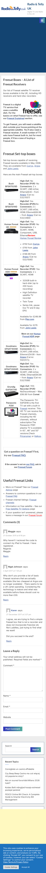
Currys (30, 166)
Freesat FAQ (19, 455)
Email (6, 706)
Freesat (23, 408)
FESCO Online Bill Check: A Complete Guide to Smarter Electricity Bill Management (22, 797)
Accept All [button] (26, 867)
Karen (14, 610)
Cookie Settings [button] (11, 867)
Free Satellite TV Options (18, 509)
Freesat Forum (25, 467)
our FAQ (30, 464)
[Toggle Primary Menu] (42, 20)
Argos (37, 166)
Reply (6, 556)
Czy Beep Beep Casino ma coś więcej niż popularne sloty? (22, 774)
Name (6, 695)
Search (8, 746)
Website (7, 717)
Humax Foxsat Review (30, 238)
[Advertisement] (23, 47)
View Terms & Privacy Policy (15, 862)
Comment (8, 665)
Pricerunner (25, 436)
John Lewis (12, 168)
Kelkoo (37, 436)
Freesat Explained (15, 118)
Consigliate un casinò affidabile (19, 769)
